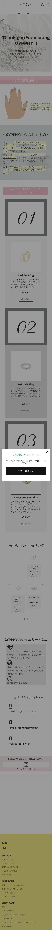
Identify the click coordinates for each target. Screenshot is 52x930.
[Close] (47, 452)
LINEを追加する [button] (26, 471)
